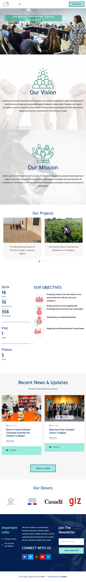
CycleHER (63, 247)
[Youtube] (42, 557)
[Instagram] (36, 557)
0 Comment (12, 450)
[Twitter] (30, 557)
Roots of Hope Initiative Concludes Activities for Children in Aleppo (18, 433)
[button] (36, 261)
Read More (10, 441)
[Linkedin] (48, 557)
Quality (63, 576)
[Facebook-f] (24, 557)
